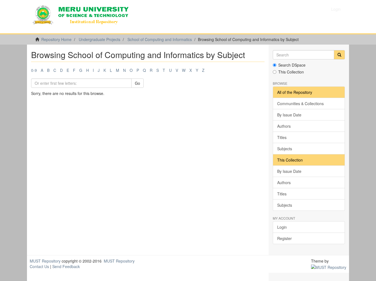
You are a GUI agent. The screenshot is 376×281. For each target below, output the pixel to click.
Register (284, 238)
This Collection (291, 72)
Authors (284, 126)
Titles (282, 137)
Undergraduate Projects (99, 39)
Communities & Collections (300, 103)
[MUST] (328, 266)
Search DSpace (292, 65)
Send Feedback (66, 266)
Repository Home (56, 39)
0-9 (34, 70)
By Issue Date (289, 115)
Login (282, 227)
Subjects (284, 148)
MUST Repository (45, 261)
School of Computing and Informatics (159, 39)
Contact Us (39, 266)
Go (137, 83)
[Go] (339, 54)
